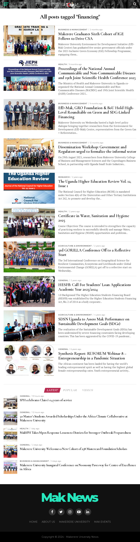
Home (33, 521)
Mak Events (102, 521)
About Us (48, 521)
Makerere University (74, 521)
